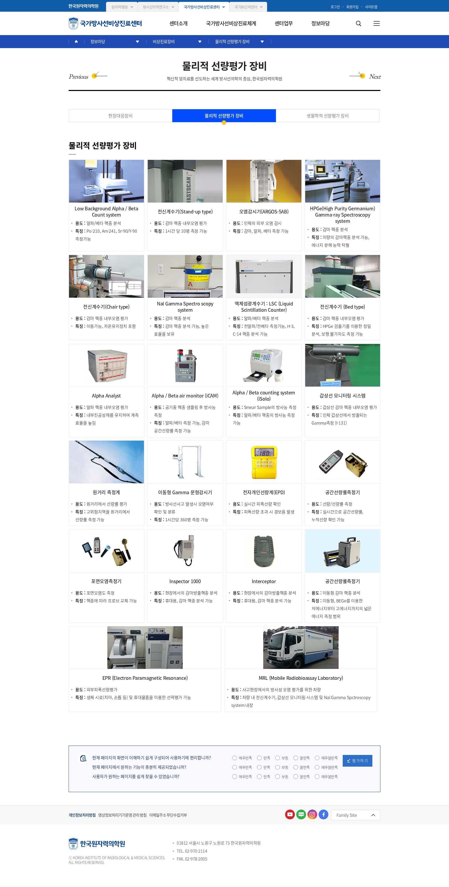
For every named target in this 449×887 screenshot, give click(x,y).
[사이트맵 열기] (376, 23)
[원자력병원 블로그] (301, 814)
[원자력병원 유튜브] (290, 814)
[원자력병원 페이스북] (323, 814)
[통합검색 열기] (358, 23)
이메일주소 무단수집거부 (168, 815)
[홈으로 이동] (76, 41)
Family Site (346, 815)
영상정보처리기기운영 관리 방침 (122, 815)
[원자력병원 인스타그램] (312, 814)
